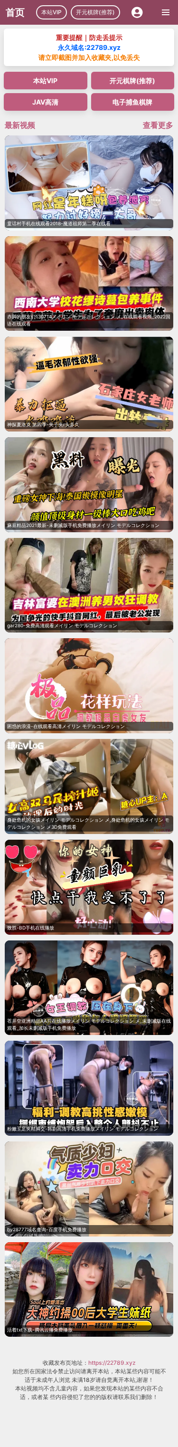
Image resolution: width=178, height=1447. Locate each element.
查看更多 (158, 125)
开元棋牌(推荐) (95, 12)
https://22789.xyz (112, 1362)
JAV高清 (45, 102)
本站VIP (51, 12)
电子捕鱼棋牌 (132, 102)
